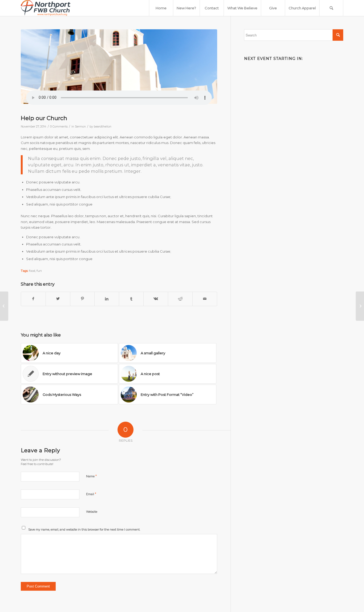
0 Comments (59, 126)
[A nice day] (4, 306)
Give (273, 8)
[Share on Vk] (156, 299)
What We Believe (242, 8)
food (32, 271)
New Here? (186, 8)
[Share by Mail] (205, 299)
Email (91, 494)
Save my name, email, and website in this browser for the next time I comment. (84, 529)
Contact (212, 8)
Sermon (80, 126)
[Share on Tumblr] (131, 299)
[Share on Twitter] (58, 299)
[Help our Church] (119, 66)
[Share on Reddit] (180, 299)
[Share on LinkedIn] (107, 299)
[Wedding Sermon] (360, 306)
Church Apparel (302, 8)
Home (161, 8)
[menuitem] (331, 8)
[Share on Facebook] (33, 299)
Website (91, 512)
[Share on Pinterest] (82, 299)
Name (91, 476)
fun (39, 271)
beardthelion (102, 126)
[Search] (331, 8)
